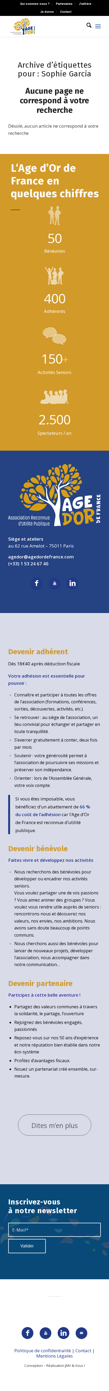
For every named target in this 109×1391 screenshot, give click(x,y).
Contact (65, 12)
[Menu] (98, 26)
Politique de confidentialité (42, 1350)
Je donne (47, 12)
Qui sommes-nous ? (34, 4)
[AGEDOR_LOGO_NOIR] (45, 26)
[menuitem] (34, 4)
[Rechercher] (86, 26)
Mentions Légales (54, 1356)
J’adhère (85, 4)
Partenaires (64, 4)
